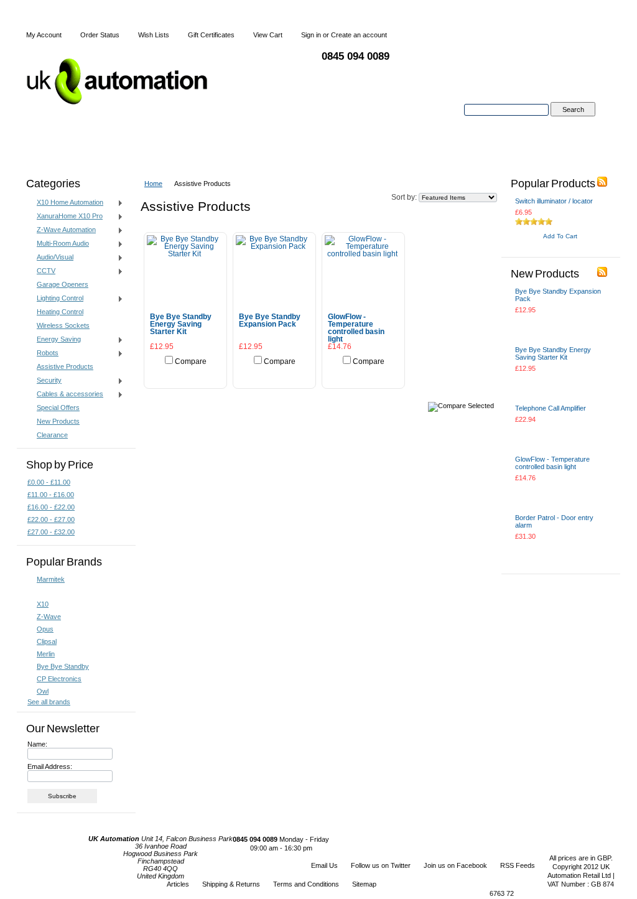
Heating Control (60, 311)
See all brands (48, 702)
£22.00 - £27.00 (51, 519)
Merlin (46, 654)
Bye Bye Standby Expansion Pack (269, 320)
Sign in (311, 35)
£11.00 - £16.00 (50, 494)
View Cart (267, 35)
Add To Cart (185, 374)
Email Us (324, 865)
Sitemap (364, 884)
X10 (43, 604)
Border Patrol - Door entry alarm (554, 521)
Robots (42, 353)
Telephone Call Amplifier (550, 408)
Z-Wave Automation (61, 230)
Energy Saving (54, 339)
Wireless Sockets (63, 325)
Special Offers (58, 407)
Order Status (99, 35)
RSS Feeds (517, 865)
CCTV (41, 271)
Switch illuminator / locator (554, 201)
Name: (37, 744)
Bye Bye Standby (63, 666)
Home (153, 183)
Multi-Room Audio (58, 244)
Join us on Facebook (455, 865)
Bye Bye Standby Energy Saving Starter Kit (181, 324)
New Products (58, 421)
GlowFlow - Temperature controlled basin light (356, 328)
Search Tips (572, 124)
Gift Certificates (211, 35)
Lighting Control (55, 298)
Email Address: (49, 766)
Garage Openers (62, 284)
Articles (178, 884)
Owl (43, 691)
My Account (44, 35)
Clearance (52, 435)
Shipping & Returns (231, 884)
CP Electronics (59, 678)
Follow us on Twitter (381, 865)
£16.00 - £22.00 (51, 507)
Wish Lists (153, 35)
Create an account (359, 35)
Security (44, 380)
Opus (45, 629)
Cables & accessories (65, 394)
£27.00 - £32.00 (51, 532)
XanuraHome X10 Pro (65, 216)
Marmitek (51, 579)
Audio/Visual (50, 257)
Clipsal (47, 641)
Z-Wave (49, 616)
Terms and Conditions (306, 884)
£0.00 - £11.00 (48, 482)
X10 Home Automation (65, 202)
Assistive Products (65, 366)
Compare (191, 361)
